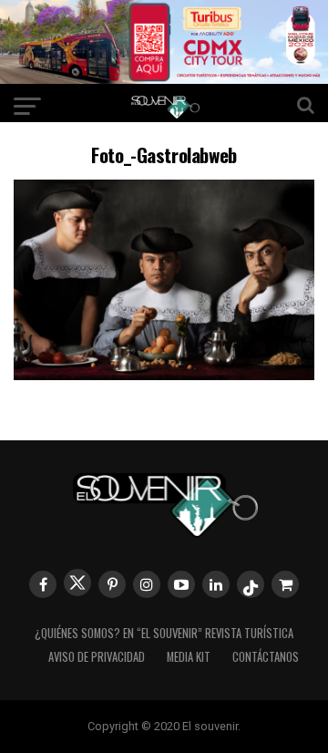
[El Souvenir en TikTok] (250, 584)
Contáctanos (265, 656)
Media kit (188, 656)
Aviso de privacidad (96, 656)
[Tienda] (285, 584)
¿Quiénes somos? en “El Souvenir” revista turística (164, 633)
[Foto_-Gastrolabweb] (164, 374)
